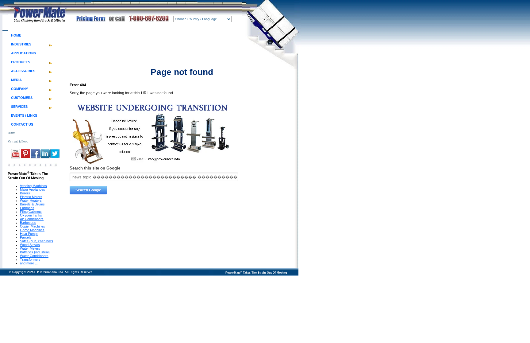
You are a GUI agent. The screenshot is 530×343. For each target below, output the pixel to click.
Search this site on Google (95, 168)
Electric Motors (31, 197)
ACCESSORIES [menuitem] (23, 71)
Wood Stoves (30, 245)
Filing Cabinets (31, 211)
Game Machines (32, 230)
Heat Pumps (29, 234)
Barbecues (28, 222)
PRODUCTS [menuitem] (20, 62)
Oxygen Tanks (31, 215)
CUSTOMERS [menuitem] (22, 97)
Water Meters (30, 248)
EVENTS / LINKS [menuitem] (24, 115)
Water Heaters (31, 200)
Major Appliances (32, 189)
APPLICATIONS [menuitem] (23, 53)
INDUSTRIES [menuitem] (21, 44)
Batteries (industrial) (35, 252)
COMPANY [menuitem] (19, 89)
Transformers (30, 259)
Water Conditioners (34, 256)
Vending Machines (33, 186)
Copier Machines (32, 226)
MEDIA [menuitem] (16, 80)
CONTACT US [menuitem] (22, 124)
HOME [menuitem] (16, 35)
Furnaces (27, 208)
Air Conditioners (32, 219)
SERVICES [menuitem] (19, 106)
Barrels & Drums (32, 204)
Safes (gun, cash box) (36, 241)
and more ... (29, 263)
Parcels (25, 237)
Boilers (25, 193)
